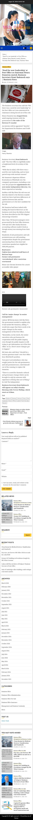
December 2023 (6, 679)
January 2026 (6, 590)
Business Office (6, 67)
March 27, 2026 (19, 510)
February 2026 (6, 587)
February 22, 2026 (19, 522)
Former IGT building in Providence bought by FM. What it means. (22, 518)
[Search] (28, 48)
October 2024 (6, 644)
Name (4, 464)
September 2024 (7, 647)
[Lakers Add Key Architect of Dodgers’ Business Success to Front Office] (7, 779)
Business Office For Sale (9, 699)
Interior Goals (5, 721)
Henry (24, 398)
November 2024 (6, 640)
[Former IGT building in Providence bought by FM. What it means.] (7, 518)
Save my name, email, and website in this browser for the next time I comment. (15, 484)
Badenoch (8, 398)
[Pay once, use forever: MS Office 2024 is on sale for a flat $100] (7, 754)
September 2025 (7, 604)
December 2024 (6, 636)
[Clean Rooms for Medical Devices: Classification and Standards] (7, 505)
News (10, 401)
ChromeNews (24, 816)
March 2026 (5, 583)
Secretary (27, 401)
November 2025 (6, 597)
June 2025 (5, 615)
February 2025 (6, 629)
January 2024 (6, 676)
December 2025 (6, 594)
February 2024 (6, 672)
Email (4, 470)
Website (4, 476)
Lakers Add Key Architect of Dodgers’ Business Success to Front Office (22, 780)
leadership (5, 401)
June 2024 (5, 658)
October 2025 (6, 601)
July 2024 (4, 654)
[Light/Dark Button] (24, 48)
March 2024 (5, 668)
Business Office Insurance (9, 702)
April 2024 (5, 665)
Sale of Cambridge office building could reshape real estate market (22, 792)
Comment (5, 441)
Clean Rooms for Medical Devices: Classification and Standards (22, 506)
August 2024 (5, 651)
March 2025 (5, 626)
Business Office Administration (11, 695)
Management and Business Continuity (23, 502)
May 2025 (4, 619)
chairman (19, 398)
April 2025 (5, 622)
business (14, 398)
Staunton (5, 403)
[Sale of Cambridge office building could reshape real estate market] (7, 792)
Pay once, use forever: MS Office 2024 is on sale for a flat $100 (22, 754)
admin (5, 82)
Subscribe (31, 48)
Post (22, 401)
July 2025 (4, 612)
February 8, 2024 (13, 82)
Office (14, 401)
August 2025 (5, 608)
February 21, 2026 (19, 784)
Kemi (28, 398)
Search (6, 530)
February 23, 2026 (19, 758)
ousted (18, 401)
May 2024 (4, 661)
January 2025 (6, 633)
